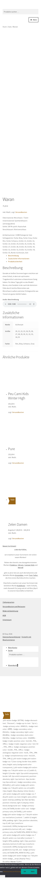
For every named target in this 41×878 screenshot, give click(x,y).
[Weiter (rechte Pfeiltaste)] (37, 439)
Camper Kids (29, 565)
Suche (10, 650)
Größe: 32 (14, 250)
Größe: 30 (31, 247)
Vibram (21, 565)
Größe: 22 (30, 241)
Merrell (20, 567)
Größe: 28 (14, 247)
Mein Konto (12, 647)
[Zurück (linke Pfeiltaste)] (4, 439)
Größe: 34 (31, 250)
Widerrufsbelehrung (10, 611)
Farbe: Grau (27, 238)
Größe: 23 (6, 244)
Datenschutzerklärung (11, 637)
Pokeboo (13, 565)
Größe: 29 (22, 247)
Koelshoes (21, 585)
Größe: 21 (22, 241)
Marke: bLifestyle (17, 252)
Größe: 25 (22, 244)
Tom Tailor (33, 575)
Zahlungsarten (8, 602)
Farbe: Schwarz (12, 241)
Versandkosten (21, 212)
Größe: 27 (6, 247)
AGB (4, 615)
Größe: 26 (31, 244)
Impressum (7, 620)
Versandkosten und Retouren (14, 606)
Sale (9, 27)
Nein (33, 871)
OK (25, 871)
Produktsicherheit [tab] (15, 261)
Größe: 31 (6, 250)
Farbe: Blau (18, 238)
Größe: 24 (14, 244)
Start (5, 27)
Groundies (19, 575)
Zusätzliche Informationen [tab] (18, 258)
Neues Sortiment (9, 546)
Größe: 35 (6, 252)
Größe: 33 (22, 250)
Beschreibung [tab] (13, 255)
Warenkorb (13, 665)
